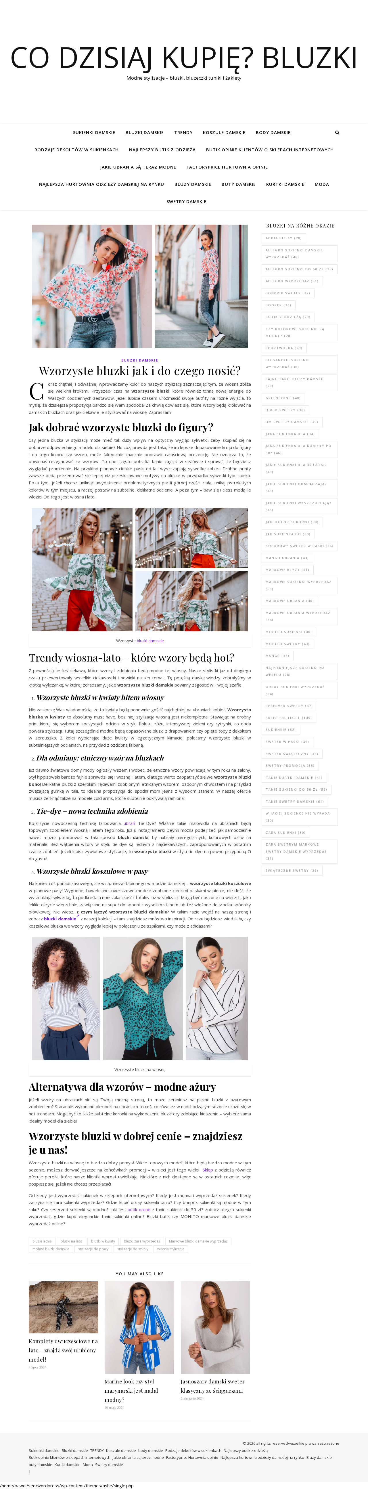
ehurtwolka (284, 348)
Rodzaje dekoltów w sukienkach (76, 149)
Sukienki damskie (94, 132)
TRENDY (183, 132)
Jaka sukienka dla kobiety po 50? (299, 449)
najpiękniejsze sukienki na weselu (295, 671)
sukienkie (281, 729)
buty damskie (239, 184)
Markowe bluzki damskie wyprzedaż (198, 1241)
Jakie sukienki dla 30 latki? (296, 468)
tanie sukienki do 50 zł (296, 789)
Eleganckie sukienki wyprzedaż (288, 363)
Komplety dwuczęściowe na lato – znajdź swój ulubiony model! (63, 1350)
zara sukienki (286, 832)
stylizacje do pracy (93, 1249)
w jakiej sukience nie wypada (298, 817)
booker (279, 305)
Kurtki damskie (285, 184)
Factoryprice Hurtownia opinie (227, 167)
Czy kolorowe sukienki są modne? (295, 332)
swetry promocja (290, 765)
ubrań (129, 823)
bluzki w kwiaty (103, 1241)
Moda (322, 184)
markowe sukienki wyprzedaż (298, 585)
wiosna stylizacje (170, 1249)
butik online (139, 1209)
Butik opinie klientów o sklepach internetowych (270, 149)
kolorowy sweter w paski (300, 546)
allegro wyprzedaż (292, 281)
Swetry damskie (186, 201)
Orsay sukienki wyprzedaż (295, 690)
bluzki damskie (150, 640)
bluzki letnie (42, 1241)
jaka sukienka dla (290, 434)
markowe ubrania (290, 601)
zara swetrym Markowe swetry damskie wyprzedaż (296, 851)
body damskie (273, 132)
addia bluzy (284, 238)
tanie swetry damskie (295, 801)
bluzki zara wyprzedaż (142, 1241)
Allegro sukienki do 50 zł (300, 269)
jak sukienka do (288, 534)
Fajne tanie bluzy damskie (295, 382)
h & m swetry (285, 410)
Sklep (208, 1170)
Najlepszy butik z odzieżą (162, 149)
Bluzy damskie (193, 184)
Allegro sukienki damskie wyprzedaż (294, 253)
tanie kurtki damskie (294, 777)
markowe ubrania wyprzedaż (298, 616)
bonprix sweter (288, 293)
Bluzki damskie (145, 132)
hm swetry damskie (292, 422)
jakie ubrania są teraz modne (138, 167)
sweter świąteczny (292, 754)
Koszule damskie (224, 132)
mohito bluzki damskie (50, 1249)
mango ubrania (287, 558)
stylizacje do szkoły (132, 1249)
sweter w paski (287, 741)
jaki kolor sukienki (292, 522)
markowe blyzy (288, 569)
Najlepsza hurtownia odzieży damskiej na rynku (101, 184)
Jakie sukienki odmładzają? (296, 487)
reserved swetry (289, 706)
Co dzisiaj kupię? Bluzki (184, 56)
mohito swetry (288, 644)
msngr (278, 655)
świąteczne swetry (292, 870)
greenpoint (283, 398)
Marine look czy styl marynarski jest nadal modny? (131, 1390)
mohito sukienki (289, 632)
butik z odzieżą (288, 317)
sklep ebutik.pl (289, 718)
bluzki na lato (71, 1241)
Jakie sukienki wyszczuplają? (299, 506)
